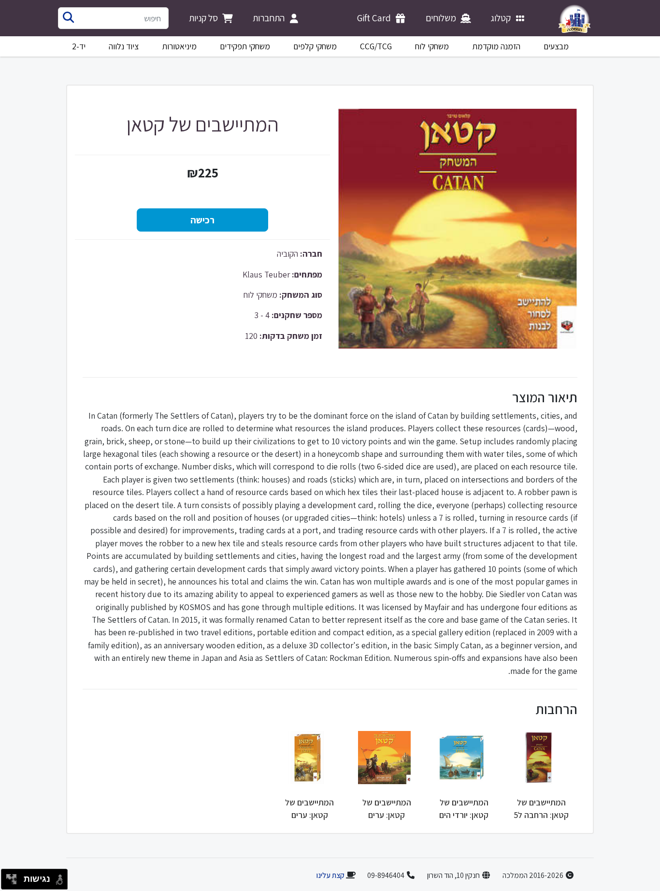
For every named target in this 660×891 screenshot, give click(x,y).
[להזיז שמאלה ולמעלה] (9, 876)
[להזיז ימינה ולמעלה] (14, 876)
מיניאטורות (179, 46)
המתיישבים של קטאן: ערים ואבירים (386, 815)
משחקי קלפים (315, 46)
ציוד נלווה (124, 46)
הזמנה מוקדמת (496, 46)
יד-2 (79, 46)
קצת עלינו (330, 875)
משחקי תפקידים (245, 46)
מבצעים (556, 46)
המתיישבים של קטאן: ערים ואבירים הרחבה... (310, 815)
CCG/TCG (376, 46)
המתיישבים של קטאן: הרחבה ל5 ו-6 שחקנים (541, 815)
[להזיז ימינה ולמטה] (14, 882)
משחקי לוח (432, 46)
